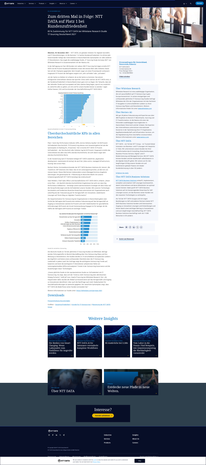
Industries (108, 435)
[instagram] (49, 435)
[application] (103, 461)
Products (107, 443)
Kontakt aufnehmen (102, 416)
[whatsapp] (141, 227)
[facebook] (130, 227)
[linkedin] (133, 227)
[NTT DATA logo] (7, 3)
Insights (135, 435)
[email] (126, 227)
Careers (135, 443)
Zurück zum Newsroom (126, 239)
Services (107, 439)
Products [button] (41, 3)
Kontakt (199, 3)
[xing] (64, 435)
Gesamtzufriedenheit (62, 304)
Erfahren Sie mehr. (122, 173)
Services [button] (31, 3)
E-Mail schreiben (124, 76)
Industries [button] (20, 3)
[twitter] (137, 227)
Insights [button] (51, 3)
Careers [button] (72, 3)
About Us (135, 439)
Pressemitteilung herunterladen (59, 301)
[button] (191, 3)
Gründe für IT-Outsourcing (81, 304)
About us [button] (62, 3)
